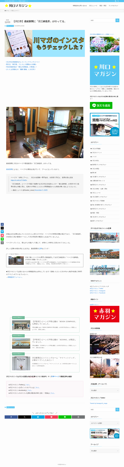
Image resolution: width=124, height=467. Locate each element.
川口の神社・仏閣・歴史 (99, 189)
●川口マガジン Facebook (97, 293)
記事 (40, 248)
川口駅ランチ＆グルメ (99, 176)
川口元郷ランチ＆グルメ (99, 197)
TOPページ (55, 376)
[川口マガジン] (18, 6)
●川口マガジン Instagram (97, 290)
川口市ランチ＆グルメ (99, 217)
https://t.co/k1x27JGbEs (19, 180)
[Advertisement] (45, 87)
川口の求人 (95, 160)
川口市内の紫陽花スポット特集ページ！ (102, 34)
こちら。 (28, 385)
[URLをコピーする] (78, 417)
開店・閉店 (95, 213)
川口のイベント (97, 152)
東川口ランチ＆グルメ (99, 209)
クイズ (94, 156)
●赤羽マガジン (94, 304)
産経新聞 (9, 169)
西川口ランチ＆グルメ (99, 184)
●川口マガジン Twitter (96, 288)
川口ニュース (10, 25)
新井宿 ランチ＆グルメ (99, 164)
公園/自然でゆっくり (98, 180)
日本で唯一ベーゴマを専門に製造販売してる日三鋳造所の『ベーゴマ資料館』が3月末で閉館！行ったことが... (52, 258)
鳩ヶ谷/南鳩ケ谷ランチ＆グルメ (102, 205)
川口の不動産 (96, 148)
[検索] (118, 1)
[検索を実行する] (117, 20)
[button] (11, 417)
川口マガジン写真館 (98, 200)
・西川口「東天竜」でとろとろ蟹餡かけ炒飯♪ (20, 64)
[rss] (115, 1)
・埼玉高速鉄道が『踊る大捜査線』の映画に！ (21, 67)
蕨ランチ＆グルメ (97, 221)
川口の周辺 (95, 168)
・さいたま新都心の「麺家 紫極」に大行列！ (20, 69)
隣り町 (94, 172)
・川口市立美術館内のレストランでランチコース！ (22, 62)
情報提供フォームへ (15, 277)
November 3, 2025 (41, 190)
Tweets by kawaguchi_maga (98, 403)
